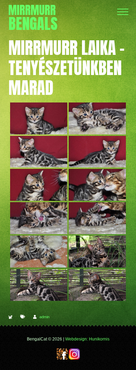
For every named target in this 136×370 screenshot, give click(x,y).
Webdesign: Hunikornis (87, 339)
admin (44, 317)
